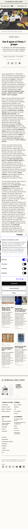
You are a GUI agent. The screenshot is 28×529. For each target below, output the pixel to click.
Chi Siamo (4, 437)
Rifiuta (14, 293)
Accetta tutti (14, 283)
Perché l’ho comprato (6, 345)
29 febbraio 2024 (19, 328)
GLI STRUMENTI (18, 417)
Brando (3, 325)
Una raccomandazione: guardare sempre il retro (8, 349)
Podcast (16, 428)
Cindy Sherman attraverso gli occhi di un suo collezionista (20, 310)
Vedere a (4, 429)
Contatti (4, 448)
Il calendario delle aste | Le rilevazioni (20, 423)
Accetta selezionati (14, 288)
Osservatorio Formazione (17, 433)
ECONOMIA (17, 402)
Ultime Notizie (6, 6)
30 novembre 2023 (19, 364)
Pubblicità (4, 445)
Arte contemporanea (10, 59)
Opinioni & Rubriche (6, 421)
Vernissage (4, 431)
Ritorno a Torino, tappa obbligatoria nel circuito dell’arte (8, 309)
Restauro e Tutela (6, 406)
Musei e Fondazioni (6, 409)
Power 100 (16, 430)
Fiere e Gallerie (17, 404)
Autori (15, 426)
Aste (15, 409)
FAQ (3, 452)
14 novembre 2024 (6, 327)
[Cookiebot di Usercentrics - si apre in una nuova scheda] (17, 235)
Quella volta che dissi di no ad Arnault (20, 347)
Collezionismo (18, 59)
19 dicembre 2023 (6, 367)
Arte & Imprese (17, 411)
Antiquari (16, 406)
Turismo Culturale (6, 411)
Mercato (16, 413)
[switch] (24, 264)
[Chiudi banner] (25, 234)
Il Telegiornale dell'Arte (7, 441)
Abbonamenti (21, 6)
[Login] (12, 6)
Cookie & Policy (5, 450)
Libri (3, 419)
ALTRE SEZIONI (5, 417)
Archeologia (5, 404)
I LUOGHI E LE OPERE (7, 402)
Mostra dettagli (20, 279)
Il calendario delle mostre (18, 420)
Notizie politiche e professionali (6, 424)
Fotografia (4, 426)
